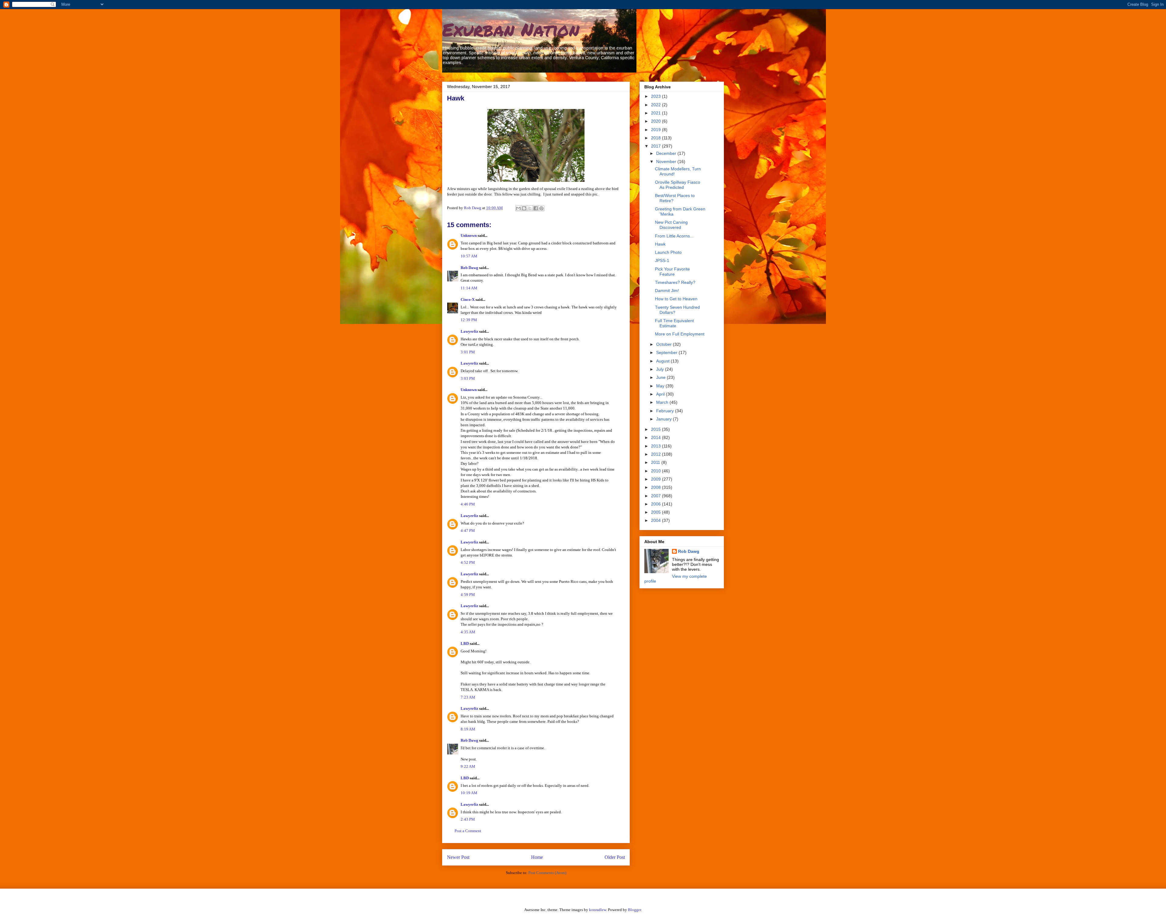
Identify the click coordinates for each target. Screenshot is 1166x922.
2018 (656, 137)
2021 (656, 113)
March (663, 402)
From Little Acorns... (674, 235)
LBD (465, 643)
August (663, 361)
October (664, 344)
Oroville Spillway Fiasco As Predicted (677, 185)
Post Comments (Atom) (547, 872)
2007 (656, 495)
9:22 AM (468, 766)
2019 (656, 129)
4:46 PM (468, 504)
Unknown (469, 235)
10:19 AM (469, 793)
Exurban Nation (510, 29)
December (666, 153)
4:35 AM (468, 632)
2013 (656, 446)
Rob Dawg (469, 267)
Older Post (615, 857)
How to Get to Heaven (676, 298)
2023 (656, 96)
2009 (656, 479)
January (664, 419)
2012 (656, 454)
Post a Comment (468, 830)
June (661, 377)
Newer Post (458, 857)
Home (537, 857)
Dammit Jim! (667, 290)
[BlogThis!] (524, 208)
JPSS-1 (662, 260)
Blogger (634, 909)
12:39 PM (469, 320)
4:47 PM (468, 530)
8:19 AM (468, 729)
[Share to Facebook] (536, 208)
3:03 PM (468, 378)
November (666, 161)
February (665, 410)
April (661, 394)
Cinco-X (468, 299)
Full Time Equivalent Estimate (674, 323)
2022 (656, 104)
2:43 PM (468, 819)
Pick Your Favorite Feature (672, 272)
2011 (656, 462)
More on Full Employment (679, 334)
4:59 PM (468, 594)
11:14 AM (469, 288)
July (660, 369)
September (667, 352)
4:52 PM (468, 562)
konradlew (597, 909)
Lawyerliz (469, 331)
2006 (656, 504)
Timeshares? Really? (675, 282)
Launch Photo (668, 252)
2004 (656, 520)
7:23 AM (468, 697)
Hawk (660, 244)
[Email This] (518, 208)
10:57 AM (469, 256)
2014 (656, 437)
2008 (656, 487)
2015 (656, 429)
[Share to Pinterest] (541, 208)
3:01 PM (468, 352)
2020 (656, 121)
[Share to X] (530, 208)
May (661, 385)
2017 (656, 146)
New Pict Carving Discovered (671, 225)
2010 (656, 470)
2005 (656, 512)
